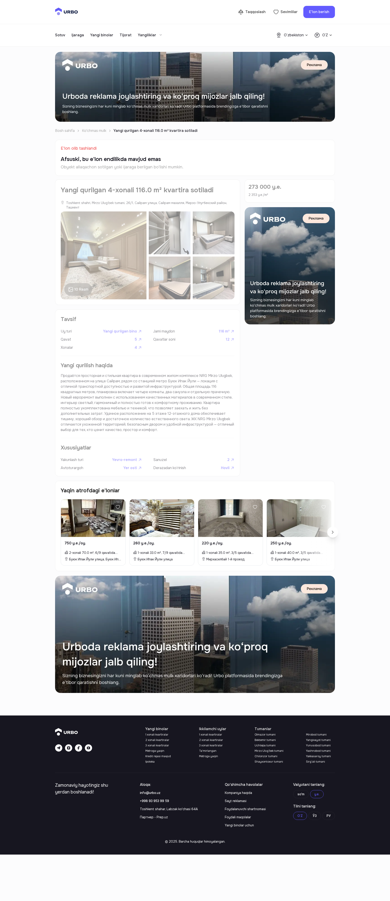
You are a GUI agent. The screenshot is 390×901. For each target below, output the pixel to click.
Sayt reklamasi (235, 801)
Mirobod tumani (316, 734)
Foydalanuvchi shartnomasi (245, 809)
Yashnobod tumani (318, 751)
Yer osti (130, 467)
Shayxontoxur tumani (269, 761)
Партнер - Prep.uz (154, 817)
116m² (224, 331)
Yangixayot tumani (318, 740)
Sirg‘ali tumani (315, 761)
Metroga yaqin (154, 751)
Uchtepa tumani (265, 745)
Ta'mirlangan (207, 751)
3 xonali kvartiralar (157, 745)
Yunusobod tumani (318, 745)
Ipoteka (150, 761)
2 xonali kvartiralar (157, 740)
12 (228, 339)
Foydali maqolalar (238, 817)
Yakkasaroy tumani (318, 756)
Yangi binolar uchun (239, 825)
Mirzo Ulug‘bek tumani (269, 751)
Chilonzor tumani (266, 756)
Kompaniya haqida (238, 793)
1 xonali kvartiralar (156, 734)
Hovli (225, 467)
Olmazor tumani (265, 734)
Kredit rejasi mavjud (158, 756)
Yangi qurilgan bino (120, 331)
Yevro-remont (124, 459)
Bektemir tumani (265, 740)
